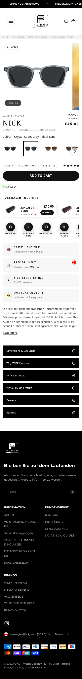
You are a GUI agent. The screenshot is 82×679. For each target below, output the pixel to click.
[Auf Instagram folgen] (6, 623)
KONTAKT (52, 515)
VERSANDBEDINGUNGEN (20, 524)
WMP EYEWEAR (15, 583)
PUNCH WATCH (15, 610)
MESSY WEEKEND (17, 589)
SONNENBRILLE (18, 37)
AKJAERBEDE (13, 596)
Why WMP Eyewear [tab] (17, 363)
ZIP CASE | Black (27, 209)
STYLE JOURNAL (56, 529)
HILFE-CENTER (55, 522)
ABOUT (9, 515)
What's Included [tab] (15, 375)
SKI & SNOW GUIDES (59, 535)
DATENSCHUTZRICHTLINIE (20, 553)
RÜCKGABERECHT (17, 562)
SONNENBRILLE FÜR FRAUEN (62, 37)
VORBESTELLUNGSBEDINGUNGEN (19, 542)
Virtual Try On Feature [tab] (19, 388)
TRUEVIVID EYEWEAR (19, 603)
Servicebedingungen (18, 533)
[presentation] (75, 151)
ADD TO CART (41, 176)
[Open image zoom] (36, 76)
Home (5, 37)
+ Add (47, 212)
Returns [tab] (11, 412)
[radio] (10, 148)
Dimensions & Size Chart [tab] (20, 350)
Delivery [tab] (11, 400)
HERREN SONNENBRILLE (37, 37)
